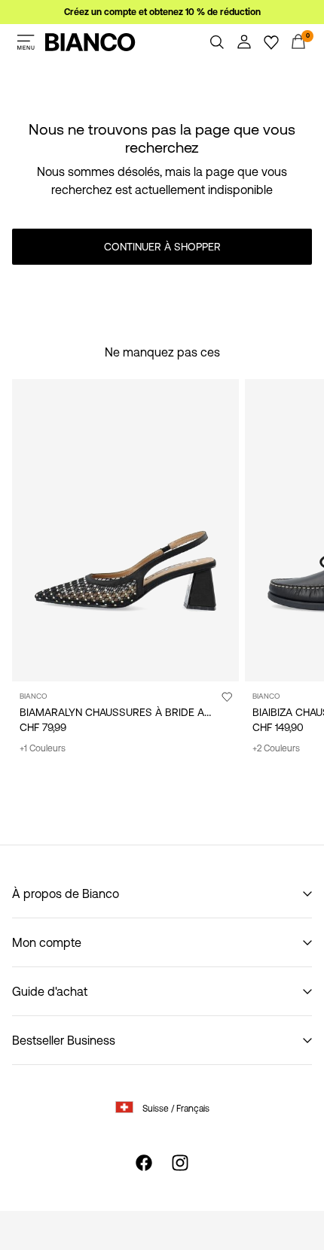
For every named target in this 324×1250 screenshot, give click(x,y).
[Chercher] (217, 42)
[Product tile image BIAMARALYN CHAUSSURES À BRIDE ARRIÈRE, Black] (125, 530)
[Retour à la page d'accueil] (90, 42)
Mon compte (46, 942)
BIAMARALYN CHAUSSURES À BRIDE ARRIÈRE (129, 712)
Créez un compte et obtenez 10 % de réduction (162, 12)
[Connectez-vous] (244, 42)
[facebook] (144, 1163)
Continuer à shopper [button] (162, 247)
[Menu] (25, 42)
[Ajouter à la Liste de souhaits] (227, 696)
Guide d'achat (49, 991)
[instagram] (180, 1163)
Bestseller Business (63, 1040)
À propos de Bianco (65, 893)
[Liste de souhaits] (271, 42)
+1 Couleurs (43, 748)
